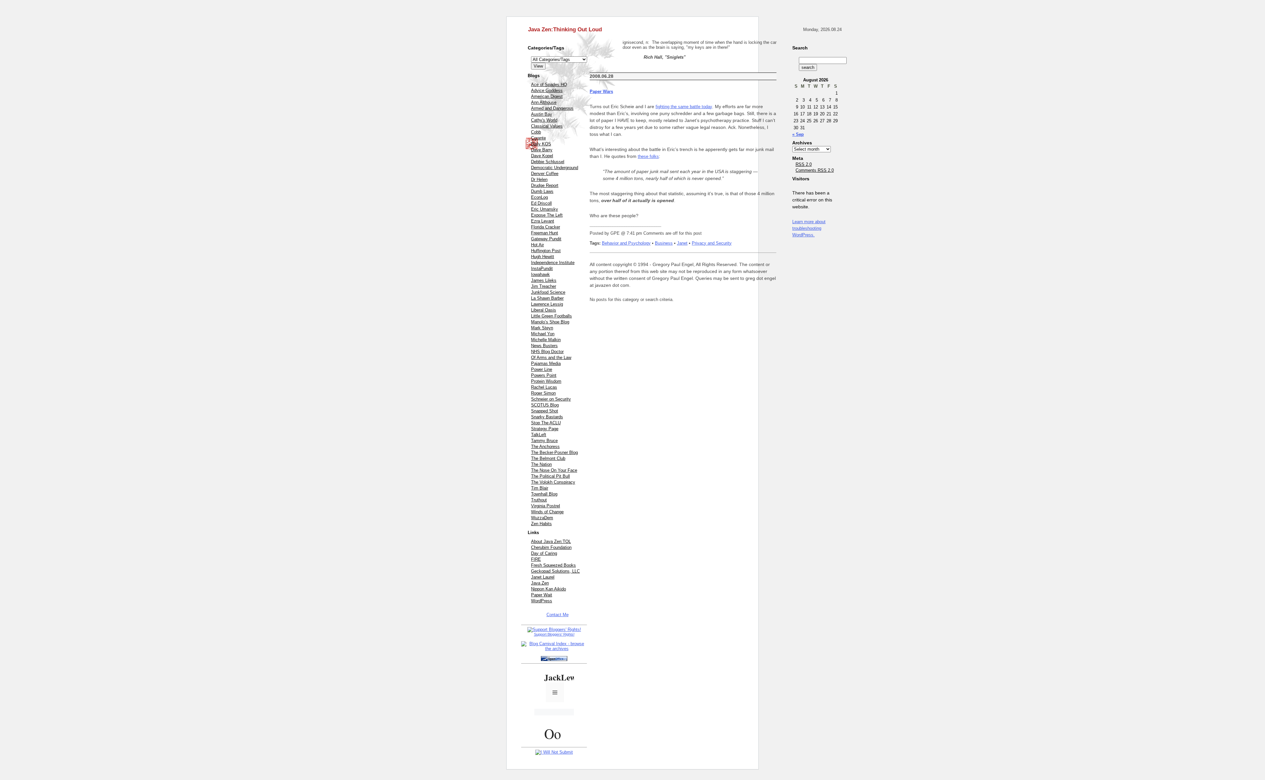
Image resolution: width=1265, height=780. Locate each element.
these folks (648, 156)
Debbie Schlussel (547, 161)
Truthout (539, 499)
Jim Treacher (543, 286)
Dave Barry (541, 149)
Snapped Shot (544, 410)
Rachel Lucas (544, 387)
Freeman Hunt (544, 232)
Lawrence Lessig (547, 304)
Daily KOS (541, 143)
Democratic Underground (554, 167)
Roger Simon (543, 393)
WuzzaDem (542, 517)
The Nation (541, 464)
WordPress (541, 600)
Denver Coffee (544, 173)
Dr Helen (539, 179)
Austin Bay (541, 114)
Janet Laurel (542, 577)
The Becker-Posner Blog (554, 452)
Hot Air (537, 244)
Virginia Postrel (545, 505)
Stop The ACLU (546, 422)
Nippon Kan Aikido (548, 588)
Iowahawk (540, 274)
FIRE (536, 559)
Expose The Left (547, 215)
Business (664, 243)
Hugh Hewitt (542, 256)
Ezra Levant (542, 221)
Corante (538, 137)
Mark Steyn (542, 327)
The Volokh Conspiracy (553, 482)
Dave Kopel (542, 155)
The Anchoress (545, 446)
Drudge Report (544, 185)
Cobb (536, 132)
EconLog (539, 197)
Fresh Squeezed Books (553, 565)
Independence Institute (553, 262)
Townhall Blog (544, 494)
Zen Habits (541, 523)
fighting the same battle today (684, 106)
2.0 (804, 164)
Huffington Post (546, 250)
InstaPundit (542, 268)
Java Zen (540, 583)
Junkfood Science (548, 292)
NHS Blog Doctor (547, 351)
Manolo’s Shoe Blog (550, 321)
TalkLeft (538, 434)
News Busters (544, 345)
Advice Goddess (547, 90)
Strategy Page (544, 428)
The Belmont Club (548, 458)
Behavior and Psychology (626, 243)
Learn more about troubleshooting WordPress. (809, 228)
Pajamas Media (546, 363)
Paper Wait (541, 594)
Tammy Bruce (544, 440)
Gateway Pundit (546, 238)
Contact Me (558, 614)
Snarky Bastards (547, 416)
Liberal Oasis (543, 310)
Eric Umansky (544, 209)
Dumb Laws (542, 191)
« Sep (798, 134)
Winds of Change (547, 511)
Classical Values (547, 126)
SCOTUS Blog (545, 405)
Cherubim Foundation (551, 547)
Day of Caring (544, 553)
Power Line (541, 369)
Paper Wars (601, 91)
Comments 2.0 (815, 170)
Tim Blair (539, 488)
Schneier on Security (551, 399)
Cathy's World (544, 120)
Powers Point (543, 375)
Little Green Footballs (551, 316)
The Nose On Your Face (554, 470)
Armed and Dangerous (552, 108)
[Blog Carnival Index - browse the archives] (554, 648)
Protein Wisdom (546, 381)
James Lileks (543, 280)
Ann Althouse (543, 102)
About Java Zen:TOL (551, 541)
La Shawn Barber (547, 298)
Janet (682, 243)
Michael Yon (542, 333)
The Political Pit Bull (550, 476)
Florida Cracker (545, 227)
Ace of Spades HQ (549, 84)
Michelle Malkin (546, 339)
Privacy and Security (712, 243)
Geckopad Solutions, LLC (555, 571)
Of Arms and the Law (551, 357)
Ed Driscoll (541, 203)
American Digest (547, 96)
